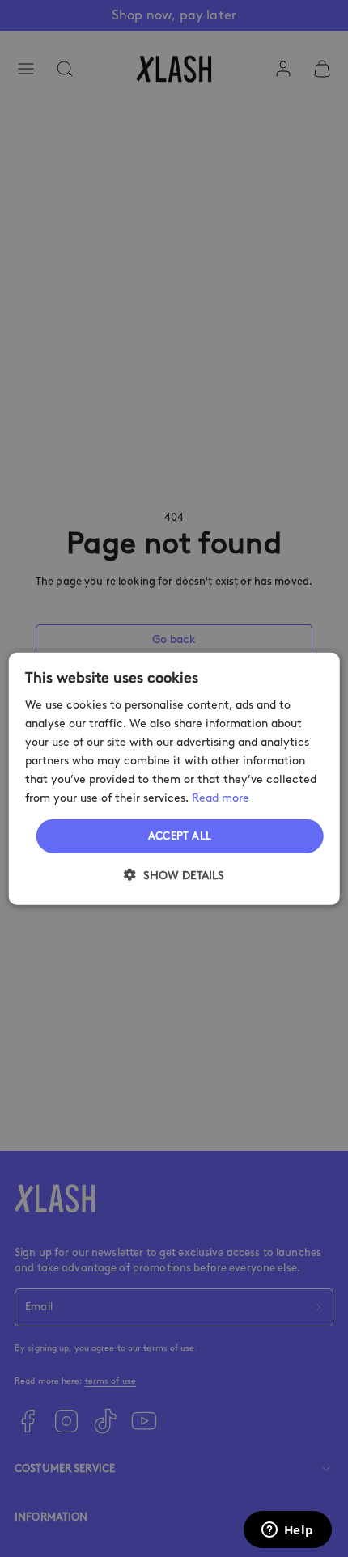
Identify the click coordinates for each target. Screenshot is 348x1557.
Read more (220, 798)
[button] (174, 875)
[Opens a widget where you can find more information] (287, 1531)
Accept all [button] (180, 836)
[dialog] (174, 778)
